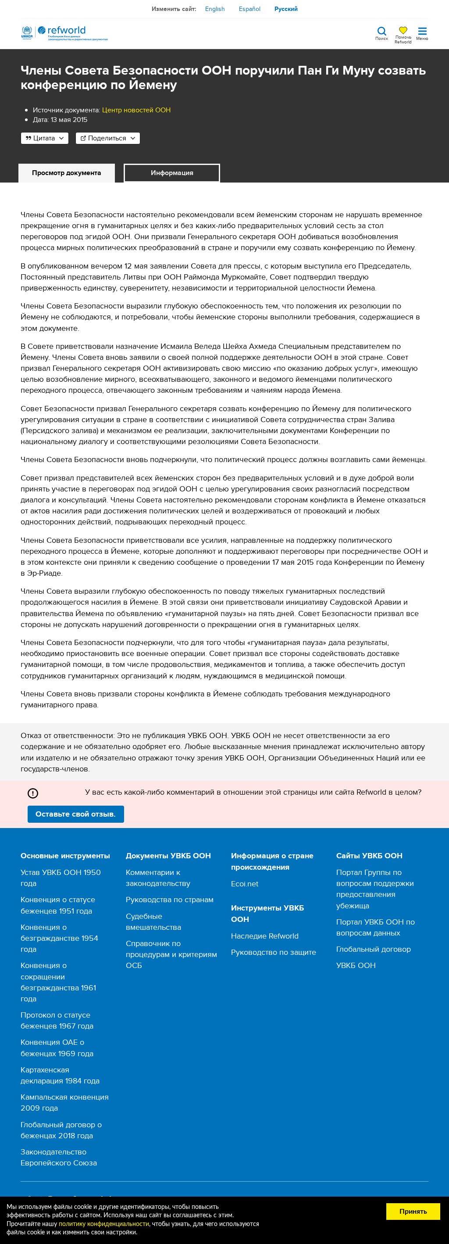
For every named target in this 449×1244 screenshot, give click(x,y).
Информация (172, 173)
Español (249, 8)
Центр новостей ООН (136, 110)
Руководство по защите (273, 951)
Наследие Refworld (265, 935)
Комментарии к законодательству (158, 878)
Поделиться (107, 138)
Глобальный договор (373, 948)
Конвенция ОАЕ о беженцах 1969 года (57, 1047)
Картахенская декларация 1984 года (60, 1075)
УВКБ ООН (356, 965)
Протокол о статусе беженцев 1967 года (57, 1020)
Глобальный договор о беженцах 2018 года (61, 1130)
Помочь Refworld (403, 39)
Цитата (44, 138)
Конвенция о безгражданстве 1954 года (59, 937)
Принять (413, 1211)
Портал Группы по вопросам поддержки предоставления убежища (375, 889)
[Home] (64, 33)
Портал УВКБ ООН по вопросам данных (375, 927)
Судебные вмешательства (153, 921)
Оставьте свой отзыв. (76, 814)
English (215, 8)
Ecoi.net (244, 883)
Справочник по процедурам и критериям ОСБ (171, 954)
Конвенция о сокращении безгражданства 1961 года (58, 982)
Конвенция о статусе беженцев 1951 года (58, 905)
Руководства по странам (170, 899)
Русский (286, 8)
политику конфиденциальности (104, 1224)
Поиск (381, 37)
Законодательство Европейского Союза (59, 1157)
